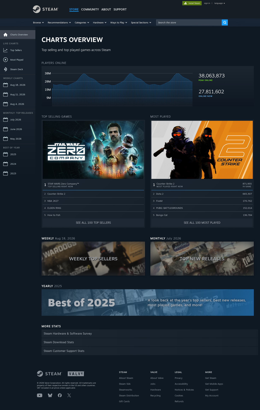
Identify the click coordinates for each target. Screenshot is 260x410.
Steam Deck (16, 69)
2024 (13, 163)
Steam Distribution (129, 395)
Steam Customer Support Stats (64, 351)
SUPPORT (120, 9)
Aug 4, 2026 (17, 104)
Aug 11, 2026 (17, 94)
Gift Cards (124, 401)
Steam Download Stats (59, 342)
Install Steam (194, 3)
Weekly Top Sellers (93, 258)
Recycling (155, 395)
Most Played (16, 59)
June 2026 (16, 129)
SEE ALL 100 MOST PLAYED (202, 222)
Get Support (211, 389)
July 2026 (15, 119)
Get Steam (210, 378)
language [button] (218, 3)
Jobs (152, 383)
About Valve (156, 378)
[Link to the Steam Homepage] (48, 9)
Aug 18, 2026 (17, 84)
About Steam (126, 378)
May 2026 (15, 138)
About (106, 9)
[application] (117, 87)
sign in (207, 3)
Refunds (179, 401)
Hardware (155, 389)
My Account (211, 395)
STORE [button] (74, 9)
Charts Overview (19, 34)
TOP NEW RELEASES (202, 258)
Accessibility (181, 383)
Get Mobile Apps (214, 383)
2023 (13, 173)
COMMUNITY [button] (90, 9)
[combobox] (189, 22)
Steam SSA (125, 383)
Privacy (178, 378)
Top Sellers (16, 50)
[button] (38, 22)
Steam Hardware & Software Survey (68, 333)
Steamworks (125, 389)
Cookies (179, 395)
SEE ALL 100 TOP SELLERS (93, 222)
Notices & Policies (184, 389)
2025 (13, 154)
